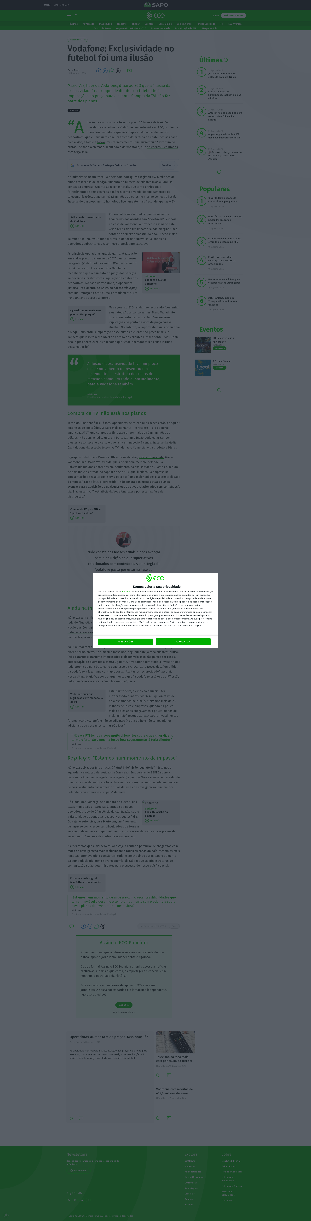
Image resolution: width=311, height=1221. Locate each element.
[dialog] (155, 610)
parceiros (126, 591)
